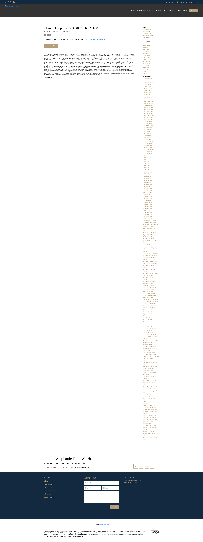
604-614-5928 (170, 2)
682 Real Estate (79, 58)
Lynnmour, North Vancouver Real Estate (73, 67)
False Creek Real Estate (92, 65)
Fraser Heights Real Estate (151, 302)
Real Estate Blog (148, 35)
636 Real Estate (147, 172)
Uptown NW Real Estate (62, 73)
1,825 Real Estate (78, 54)
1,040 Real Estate (54, 52)
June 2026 (146, 49)
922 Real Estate (95, 59)
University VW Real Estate (107, 71)
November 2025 (147, 63)
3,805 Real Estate (122, 55)
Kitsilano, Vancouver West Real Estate (56, 67)
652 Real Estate (58, 58)
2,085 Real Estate (110, 54)
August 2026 (146, 45)
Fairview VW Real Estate (64, 65)
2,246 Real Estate (148, 123)
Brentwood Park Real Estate (81, 61)
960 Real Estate (102, 59)
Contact (193, 10)
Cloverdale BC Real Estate (97, 62)
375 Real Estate (47, 56)
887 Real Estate (74, 59)
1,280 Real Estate (123, 52)
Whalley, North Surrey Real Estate (79, 74)
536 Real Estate (76, 56)
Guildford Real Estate (85, 66)
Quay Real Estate (79, 70)
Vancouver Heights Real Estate (74, 73)
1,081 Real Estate (84, 52)
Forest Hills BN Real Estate (121, 65)
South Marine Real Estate (53, 71)
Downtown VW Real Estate (110, 63)
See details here (99, 39)
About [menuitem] (171, 10)
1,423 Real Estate (55, 54)
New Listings (146, 31)
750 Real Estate (121, 58)
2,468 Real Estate (75, 55)
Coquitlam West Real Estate (67, 63)
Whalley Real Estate (67, 74)
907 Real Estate (81, 59)
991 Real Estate (117, 59)
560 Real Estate (91, 56)
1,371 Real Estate (130, 52)
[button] (169, 2)
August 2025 (146, 69)
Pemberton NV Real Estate (111, 69)
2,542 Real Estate (83, 55)
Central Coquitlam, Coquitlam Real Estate (118, 61)
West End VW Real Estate (98, 73)
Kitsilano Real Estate (149, 320)
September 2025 (148, 67)
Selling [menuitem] (157, 10)
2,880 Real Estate (98, 55)
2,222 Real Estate (125, 54)
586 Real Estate (105, 56)
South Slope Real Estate (64, 71)
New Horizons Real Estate (128, 67)
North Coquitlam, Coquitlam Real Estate (61, 69)
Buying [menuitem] (149, 10)
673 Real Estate (72, 58)
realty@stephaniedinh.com (188, 2)
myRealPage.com (104, 524)
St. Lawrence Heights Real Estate (77, 71)
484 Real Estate (62, 56)
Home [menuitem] (133, 10)
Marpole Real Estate (94, 67)
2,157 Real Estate (117, 54)
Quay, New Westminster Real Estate (91, 70)
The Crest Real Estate (97, 71)
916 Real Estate (88, 59)
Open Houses (147, 33)
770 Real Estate (128, 58)
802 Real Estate (53, 59)
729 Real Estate (107, 58)
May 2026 (146, 51)
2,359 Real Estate (51, 55)
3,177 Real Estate (114, 55)
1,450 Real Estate (63, 54)
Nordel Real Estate (48, 69)
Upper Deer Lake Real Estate (119, 71)
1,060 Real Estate (61, 52)
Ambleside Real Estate (49, 61)
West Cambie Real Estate (87, 73)
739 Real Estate (114, 58)
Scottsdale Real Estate (117, 70)
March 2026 (146, 55)
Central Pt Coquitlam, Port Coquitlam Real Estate (65, 62)
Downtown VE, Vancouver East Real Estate (95, 63)
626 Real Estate (126, 56)
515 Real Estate (69, 56)
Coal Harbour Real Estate (109, 62)
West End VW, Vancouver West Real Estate (113, 73)
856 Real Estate (67, 59)
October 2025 (147, 65)
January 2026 (147, 59)
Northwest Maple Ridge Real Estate (78, 69)
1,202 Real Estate (100, 52)
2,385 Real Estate (59, 55)
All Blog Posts (147, 29)
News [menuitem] (164, 10)
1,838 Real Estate (86, 54)
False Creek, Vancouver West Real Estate (107, 65)
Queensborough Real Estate (105, 70)
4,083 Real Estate (55, 56)
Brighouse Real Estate (92, 61)
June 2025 (146, 73)
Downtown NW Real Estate (79, 63)
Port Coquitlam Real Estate (124, 69)
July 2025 (145, 71)
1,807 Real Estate (71, 54)
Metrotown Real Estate (104, 67)
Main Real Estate (85, 67)
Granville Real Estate (75, 66)
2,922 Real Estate (106, 55)
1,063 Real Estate (69, 52)
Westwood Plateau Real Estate (56, 74)
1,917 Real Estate (93, 54)
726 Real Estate (100, 58)
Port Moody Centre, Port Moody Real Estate (65, 70)
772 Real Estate (53, 33)
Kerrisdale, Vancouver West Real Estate (117, 66)
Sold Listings (146, 37)
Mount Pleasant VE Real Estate (115, 67)
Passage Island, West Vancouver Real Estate (96, 69)
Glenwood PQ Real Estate (64, 66)
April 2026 (146, 53)
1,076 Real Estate (77, 52)
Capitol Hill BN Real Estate (103, 61)
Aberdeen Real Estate (125, 59)
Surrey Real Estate (88, 71)
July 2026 (145, 47)
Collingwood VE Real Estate (121, 62)
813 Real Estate (60, 59)
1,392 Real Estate (48, 54)
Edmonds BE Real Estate (53, 65)
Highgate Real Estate (104, 66)
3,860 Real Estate (130, 55)
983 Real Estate (109, 59)
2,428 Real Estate (67, 55)
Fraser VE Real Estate (54, 66)
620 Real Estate (119, 56)
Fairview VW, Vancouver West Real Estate (78, 65)
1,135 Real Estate (92, 52)
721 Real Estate (93, 58)
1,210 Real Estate (107, 52)
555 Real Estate (83, 56)
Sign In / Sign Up (182, 10)
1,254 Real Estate (115, 52)
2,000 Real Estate (102, 54)
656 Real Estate (65, 58)
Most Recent (146, 43)
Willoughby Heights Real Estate (93, 74)
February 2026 (147, 57)
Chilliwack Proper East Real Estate (83, 62)
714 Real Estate (86, 58)
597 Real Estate (112, 56)
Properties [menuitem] (140, 10)
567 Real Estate (98, 56)
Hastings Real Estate (94, 66)
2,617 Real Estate (90, 55)
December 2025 (147, 61)
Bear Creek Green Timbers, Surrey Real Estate (64, 61)
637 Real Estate (51, 58)
